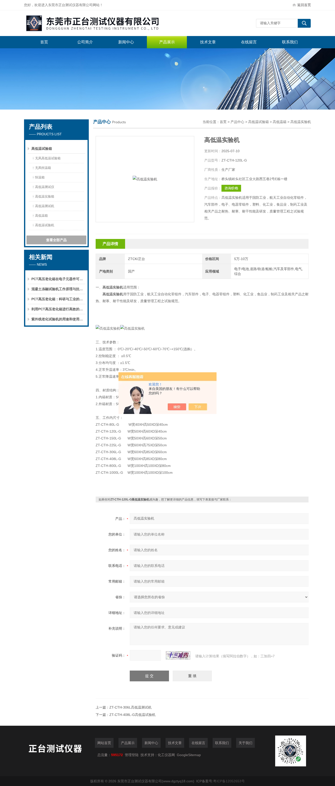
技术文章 (208, 42)
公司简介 (85, 42)
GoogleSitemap (189, 755)
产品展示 (167, 42)
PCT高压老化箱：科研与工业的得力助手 (58, 299)
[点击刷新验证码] (178, 655)
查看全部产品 (56, 240)
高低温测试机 (44, 206)
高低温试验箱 (41, 148)
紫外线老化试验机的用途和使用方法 (58, 319)
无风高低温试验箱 (48, 158)
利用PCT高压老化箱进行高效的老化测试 (58, 309)
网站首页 (104, 743)
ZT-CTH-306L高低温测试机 (130, 707)
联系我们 (290, 42)
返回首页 (304, 5)
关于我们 (245, 743)
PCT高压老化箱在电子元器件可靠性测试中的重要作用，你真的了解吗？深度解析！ (58, 279)
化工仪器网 (166, 755)
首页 (44, 42)
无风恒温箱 (43, 168)
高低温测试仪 (44, 187)
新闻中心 (126, 42)
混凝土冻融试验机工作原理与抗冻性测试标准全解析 (58, 289)
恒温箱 (40, 177)
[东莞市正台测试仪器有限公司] (97, 23)
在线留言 (249, 42)
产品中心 (237, 122)
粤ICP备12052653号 (229, 781)
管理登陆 (132, 755)
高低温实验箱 (44, 196)
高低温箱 (41, 215)
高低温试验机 (44, 225)
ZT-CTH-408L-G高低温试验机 (132, 715)
